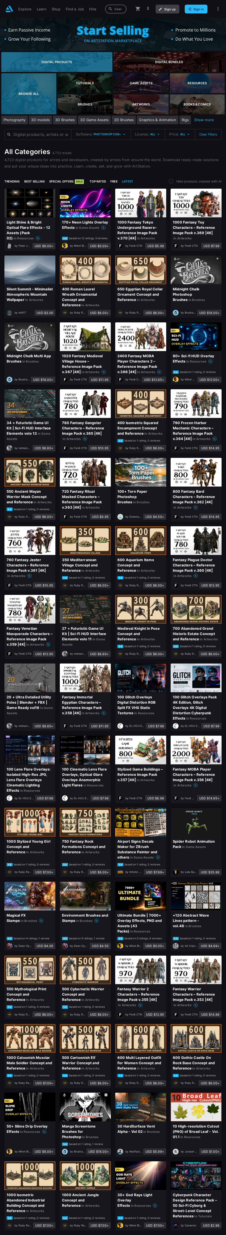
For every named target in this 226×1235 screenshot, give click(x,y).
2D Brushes (124, 120)
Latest (127, 181)
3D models (40, 120)
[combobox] (115, 9)
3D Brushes (65, 120)
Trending (12, 181)
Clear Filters (208, 134)
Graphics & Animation (157, 120)
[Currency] (148, 8)
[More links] (218, 8)
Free (114, 181)
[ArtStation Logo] (9, 9)
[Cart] (138, 8)
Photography (15, 120)
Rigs (185, 120)
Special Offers (66, 181)
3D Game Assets (94, 120)
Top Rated (98, 181)
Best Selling (34, 181)
